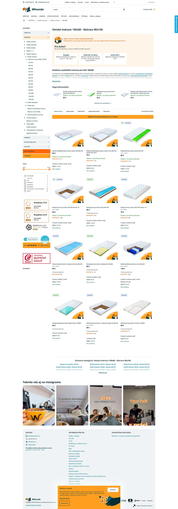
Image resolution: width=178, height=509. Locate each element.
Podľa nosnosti (31, 127)
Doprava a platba (74, 454)
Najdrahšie (81, 111)
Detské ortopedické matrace (36, 108)
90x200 (30, 90)
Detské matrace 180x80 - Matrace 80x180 (137, 364)
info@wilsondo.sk (34, 436)
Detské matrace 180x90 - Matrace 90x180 (69, 367)
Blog (70, 448)
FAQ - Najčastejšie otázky (76, 451)
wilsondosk (32, 445)
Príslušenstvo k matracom (35, 130)
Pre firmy (71, 446)
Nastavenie (64, 503)
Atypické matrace (32, 133)
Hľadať (124, 9)
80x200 (30, 87)
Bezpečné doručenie (75, 464)
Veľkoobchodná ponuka (76, 479)
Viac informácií (65, 498)
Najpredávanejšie (94, 111)
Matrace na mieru (32, 121)
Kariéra (71, 469)
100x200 (31, 93)
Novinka (37, 178)
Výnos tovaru (73, 458)
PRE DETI (27, 147)
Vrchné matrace (32, 118)
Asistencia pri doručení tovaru (78, 474)
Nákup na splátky (74, 481)
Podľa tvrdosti (31, 48)
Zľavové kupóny (74, 471)
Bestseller (37, 187)
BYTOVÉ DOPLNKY (30, 142)
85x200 (30, 84)
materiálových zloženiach (144, 74)
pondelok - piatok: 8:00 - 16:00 (39, 449)
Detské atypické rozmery (35, 115)
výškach (54, 75)
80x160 (30, 65)
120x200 (31, 96)
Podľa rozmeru (31, 42)
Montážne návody (74, 484)
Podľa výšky (30, 124)
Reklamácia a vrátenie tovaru (100, 2)
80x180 (30, 68)
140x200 (31, 99)
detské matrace (124, 74)
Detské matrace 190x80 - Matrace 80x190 (103, 367)
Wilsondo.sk (32, 442)
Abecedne (106, 111)
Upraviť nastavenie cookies (33, 505)
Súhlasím (113, 490)
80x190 (30, 75)
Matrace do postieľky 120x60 (37, 59)
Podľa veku (30, 105)
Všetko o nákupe (70, 2)
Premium (37, 182)
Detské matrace (31, 54)
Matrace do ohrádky (33, 112)
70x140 (30, 62)
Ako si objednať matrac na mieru (79, 466)
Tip (37, 180)
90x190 (30, 78)
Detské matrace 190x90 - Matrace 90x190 (137, 367)
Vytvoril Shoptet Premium (144, 506)
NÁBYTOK (27, 33)
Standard (37, 184)
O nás (87, 2)
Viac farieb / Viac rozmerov (37, 189)
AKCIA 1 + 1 (30, 51)
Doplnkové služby (74, 456)
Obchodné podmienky (76, 461)
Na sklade (37, 176)
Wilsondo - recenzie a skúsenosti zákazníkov (126, 436)
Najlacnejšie (70, 111)
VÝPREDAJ (27, 156)
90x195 (30, 81)
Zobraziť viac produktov (101, 103)
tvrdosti (67, 75)
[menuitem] (26, 16)
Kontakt (80, 2)
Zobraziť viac (103, 372)
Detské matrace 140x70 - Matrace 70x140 (103, 364)
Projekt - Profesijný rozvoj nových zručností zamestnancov (87, 476)
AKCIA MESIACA (29, 151)
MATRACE (27, 37)
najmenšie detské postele (139, 75)
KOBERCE (27, 137)
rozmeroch (84, 75)
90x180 (30, 72)
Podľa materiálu (32, 45)
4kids (37, 191)
